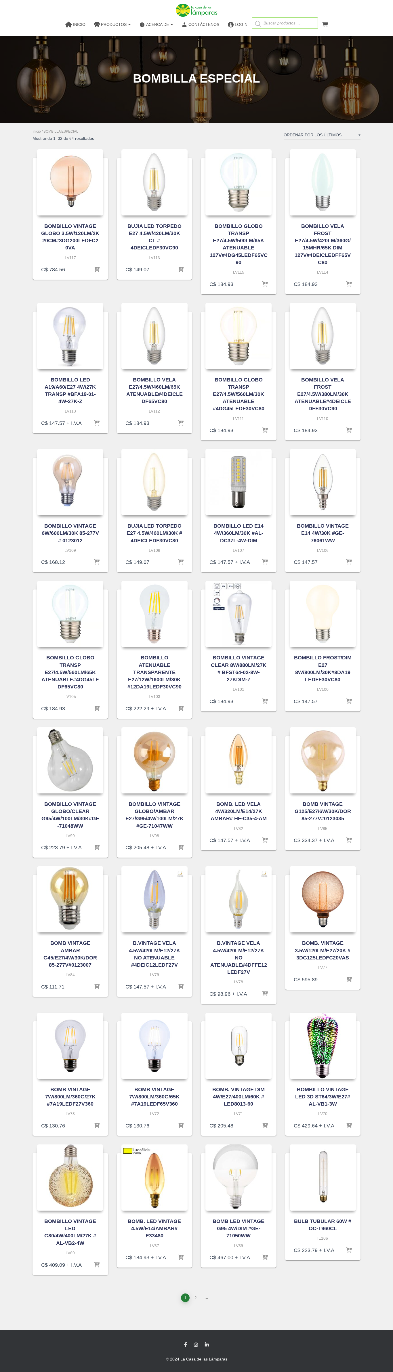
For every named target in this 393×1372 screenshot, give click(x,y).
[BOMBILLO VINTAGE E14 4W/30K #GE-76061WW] (323, 482)
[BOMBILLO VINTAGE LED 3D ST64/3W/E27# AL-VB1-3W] (323, 1046)
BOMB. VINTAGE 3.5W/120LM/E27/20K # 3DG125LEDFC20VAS (322, 950)
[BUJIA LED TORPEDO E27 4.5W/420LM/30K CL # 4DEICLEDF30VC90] (154, 182)
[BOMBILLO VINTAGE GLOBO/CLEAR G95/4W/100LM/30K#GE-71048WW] (70, 760)
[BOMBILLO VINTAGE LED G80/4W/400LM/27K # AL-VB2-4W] (70, 1177)
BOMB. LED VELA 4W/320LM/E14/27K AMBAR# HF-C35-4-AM (239, 811)
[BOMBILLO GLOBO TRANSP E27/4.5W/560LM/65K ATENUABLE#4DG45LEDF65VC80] (70, 614)
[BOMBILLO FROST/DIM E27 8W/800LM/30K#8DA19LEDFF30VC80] (323, 614)
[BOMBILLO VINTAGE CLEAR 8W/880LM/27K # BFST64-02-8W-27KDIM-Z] (238, 614)
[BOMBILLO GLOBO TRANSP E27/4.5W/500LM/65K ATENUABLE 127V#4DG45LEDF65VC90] (238, 182)
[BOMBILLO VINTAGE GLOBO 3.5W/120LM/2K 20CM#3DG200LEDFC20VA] (70, 182)
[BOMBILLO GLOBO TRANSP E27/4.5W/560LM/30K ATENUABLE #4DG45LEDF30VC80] (238, 336)
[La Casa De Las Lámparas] (196, 10)
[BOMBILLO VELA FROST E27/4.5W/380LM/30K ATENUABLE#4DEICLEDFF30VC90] (323, 336)
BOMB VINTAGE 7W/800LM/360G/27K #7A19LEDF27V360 (70, 1097)
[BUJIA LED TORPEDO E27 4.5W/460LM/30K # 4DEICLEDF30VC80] (154, 482)
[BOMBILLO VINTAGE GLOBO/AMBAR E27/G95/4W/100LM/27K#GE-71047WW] (154, 760)
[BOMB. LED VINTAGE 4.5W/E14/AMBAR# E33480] (154, 1177)
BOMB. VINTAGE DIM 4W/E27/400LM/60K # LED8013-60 (238, 1097)
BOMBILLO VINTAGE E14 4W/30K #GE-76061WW (323, 533)
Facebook (185, 1345)
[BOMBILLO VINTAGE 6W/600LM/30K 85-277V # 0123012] (70, 482)
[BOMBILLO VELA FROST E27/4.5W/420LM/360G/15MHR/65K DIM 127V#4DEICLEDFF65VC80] (323, 182)
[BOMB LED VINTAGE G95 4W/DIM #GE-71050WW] (238, 1177)
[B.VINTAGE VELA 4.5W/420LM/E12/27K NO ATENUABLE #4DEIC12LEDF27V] (154, 899)
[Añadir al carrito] (97, 269)
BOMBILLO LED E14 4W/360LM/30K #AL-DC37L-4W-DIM (238, 533)
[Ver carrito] (325, 24)
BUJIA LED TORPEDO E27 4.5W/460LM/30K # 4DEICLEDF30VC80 (154, 533)
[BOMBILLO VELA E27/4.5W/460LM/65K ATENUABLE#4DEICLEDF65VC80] (154, 336)
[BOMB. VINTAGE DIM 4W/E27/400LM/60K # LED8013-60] (238, 1046)
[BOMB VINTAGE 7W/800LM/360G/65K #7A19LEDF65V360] (154, 1046)
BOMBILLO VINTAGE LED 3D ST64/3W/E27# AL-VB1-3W (322, 1097)
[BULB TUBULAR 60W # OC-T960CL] (323, 1177)
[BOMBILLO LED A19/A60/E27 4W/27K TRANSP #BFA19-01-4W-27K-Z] (70, 336)
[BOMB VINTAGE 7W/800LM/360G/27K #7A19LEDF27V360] (70, 1046)
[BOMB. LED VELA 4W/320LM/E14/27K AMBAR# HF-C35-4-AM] (238, 760)
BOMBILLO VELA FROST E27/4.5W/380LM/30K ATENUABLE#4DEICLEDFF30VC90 (323, 394)
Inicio (37, 131)
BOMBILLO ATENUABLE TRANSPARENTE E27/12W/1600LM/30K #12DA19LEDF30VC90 (154, 672)
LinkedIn (207, 1345)
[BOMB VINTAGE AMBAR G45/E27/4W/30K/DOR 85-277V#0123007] (70, 899)
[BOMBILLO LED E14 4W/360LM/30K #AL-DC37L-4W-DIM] (238, 482)
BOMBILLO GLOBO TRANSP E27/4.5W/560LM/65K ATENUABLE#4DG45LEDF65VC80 (70, 672)
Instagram (196, 1345)
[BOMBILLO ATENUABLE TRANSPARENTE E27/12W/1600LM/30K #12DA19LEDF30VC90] (154, 614)
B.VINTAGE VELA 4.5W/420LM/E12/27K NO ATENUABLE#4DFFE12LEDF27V (238, 957)
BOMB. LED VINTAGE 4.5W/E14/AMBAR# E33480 (154, 1228)
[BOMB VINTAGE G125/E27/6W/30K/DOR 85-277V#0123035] (323, 760)
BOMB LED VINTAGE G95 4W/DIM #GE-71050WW (238, 1228)
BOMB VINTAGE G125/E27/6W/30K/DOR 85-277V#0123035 (323, 811)
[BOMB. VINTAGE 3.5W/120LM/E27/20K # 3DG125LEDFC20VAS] (323, 899)
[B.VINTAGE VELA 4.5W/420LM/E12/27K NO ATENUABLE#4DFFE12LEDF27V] (238, 899)
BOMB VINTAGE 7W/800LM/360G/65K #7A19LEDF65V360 (154, 1097)
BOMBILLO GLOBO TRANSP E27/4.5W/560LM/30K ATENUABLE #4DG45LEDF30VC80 (238, 394)
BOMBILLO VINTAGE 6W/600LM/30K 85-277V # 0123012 (70, 533)
